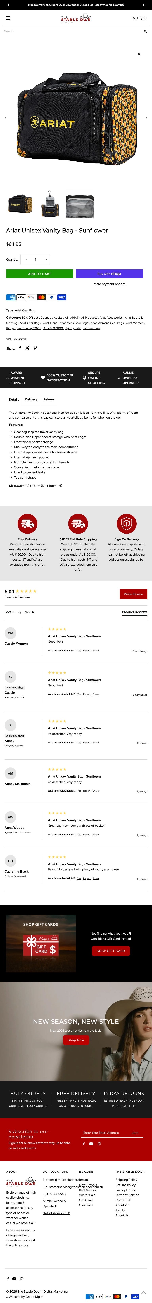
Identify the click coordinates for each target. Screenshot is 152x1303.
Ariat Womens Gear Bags (107, 323)
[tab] (134, 613)
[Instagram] (99, 1144)
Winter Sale (87, 1195)
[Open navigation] (32, 18)
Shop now (76, 1040)
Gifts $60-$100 (53, 328)
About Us (121, 1215)
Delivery (31, 399)
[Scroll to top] (143, 1292)
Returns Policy (125, 1185)
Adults (58, 317)
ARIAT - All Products (84, 317)
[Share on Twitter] (27, 348)
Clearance (86, 1205)
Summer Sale (91, 328)
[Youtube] (91, 1144)
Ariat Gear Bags (25, 310)
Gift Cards (86, 1200)
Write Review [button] (133, 594)
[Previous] (8, 5)
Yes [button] (79, 650)
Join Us (120, 1210)
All (67, 317)
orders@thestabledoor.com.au (67, 1180)
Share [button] (96, 650)
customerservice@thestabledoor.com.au (74, 1187)
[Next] (143, 5)
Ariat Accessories (111, 317)
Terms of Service (127, 1195)
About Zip (122, 1205)
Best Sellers (87, 1190)
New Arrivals (88, 1185)
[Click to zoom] (139, 54)
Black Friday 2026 (29, 328)
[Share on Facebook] (20, 348)
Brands (83, 1180)
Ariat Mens (50, 323)
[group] (25, 591)
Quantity (12, 259)
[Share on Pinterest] (35, 348)
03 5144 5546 (56, 1194)
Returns (48, 399)
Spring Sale (73, 328)
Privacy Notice (125, 1190)
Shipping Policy (126, 1180)
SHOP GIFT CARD (111, 951)
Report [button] (87, 650)
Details (14, 399)
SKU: (9, 339)
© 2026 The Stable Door (23, 1291)
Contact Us (123, 1200)
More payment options (109, 284)
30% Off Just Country (37, 317)
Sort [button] (8, 612)
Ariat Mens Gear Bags (74, 323)
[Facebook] (84, 1144)
